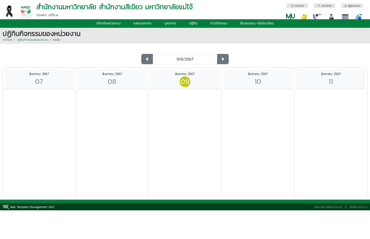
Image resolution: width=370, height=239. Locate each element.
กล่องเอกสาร (142, 23)
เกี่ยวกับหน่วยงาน (108, 23)
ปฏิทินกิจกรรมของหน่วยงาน (32, 40)
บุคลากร (170, 23)
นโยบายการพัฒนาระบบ (328, 207)
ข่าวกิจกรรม (218, 23)
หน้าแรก (7, 40)
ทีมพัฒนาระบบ (358, 207)
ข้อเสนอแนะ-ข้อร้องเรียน (257, 23)
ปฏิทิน (193, 23)
